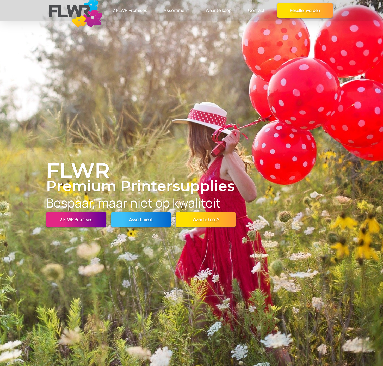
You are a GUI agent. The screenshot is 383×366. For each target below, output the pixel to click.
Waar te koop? (206, 219)
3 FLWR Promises (76, 219)
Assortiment (141, 219)
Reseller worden (305, 10)
